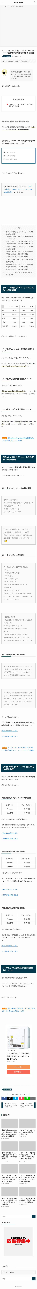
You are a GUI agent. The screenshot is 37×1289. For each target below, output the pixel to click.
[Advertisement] (18, 26)
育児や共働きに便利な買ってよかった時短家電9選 (18, 189)
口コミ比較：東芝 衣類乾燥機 (18, 256)
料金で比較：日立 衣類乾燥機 (18, 267)
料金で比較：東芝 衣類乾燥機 (18, 269)
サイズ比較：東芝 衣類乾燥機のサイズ (21, 243)
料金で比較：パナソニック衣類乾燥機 (21, 264)
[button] (4, 1098)
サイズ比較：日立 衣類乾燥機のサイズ (21, 241)
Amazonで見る (18, 1067)
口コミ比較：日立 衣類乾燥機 (18, 254)
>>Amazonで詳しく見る (9, 731)
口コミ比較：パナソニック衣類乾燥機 (21, 251)
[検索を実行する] (34, 1216)
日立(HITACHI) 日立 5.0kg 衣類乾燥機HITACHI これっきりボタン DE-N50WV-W (18, 1056)
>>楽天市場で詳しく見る (9, 736)
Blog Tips (18, 2)
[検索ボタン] (34, 2)
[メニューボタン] (2, 2)
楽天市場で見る (18, 1072)
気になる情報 (7, 56)
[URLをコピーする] (33, 1098)
